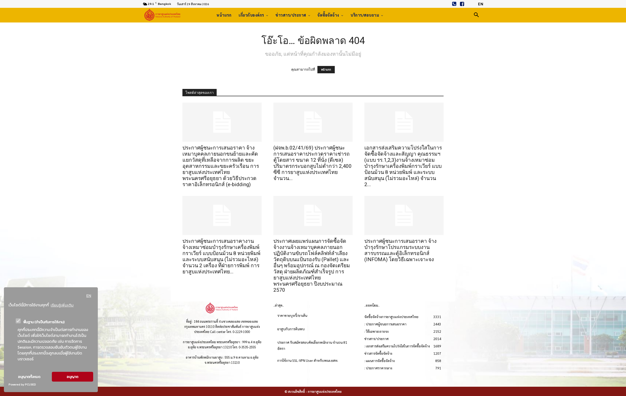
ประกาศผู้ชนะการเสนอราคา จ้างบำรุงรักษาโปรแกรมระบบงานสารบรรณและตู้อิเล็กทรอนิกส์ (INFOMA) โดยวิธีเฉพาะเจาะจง (400, 250)
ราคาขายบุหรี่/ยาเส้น (292, 315)
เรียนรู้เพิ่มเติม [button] (62, 305)
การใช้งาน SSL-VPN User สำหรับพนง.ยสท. (307, 360)
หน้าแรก (326, 69)
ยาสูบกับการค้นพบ (291, 329)
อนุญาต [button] (72, 376)
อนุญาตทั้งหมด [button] (29, 376)
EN (88, 296)
